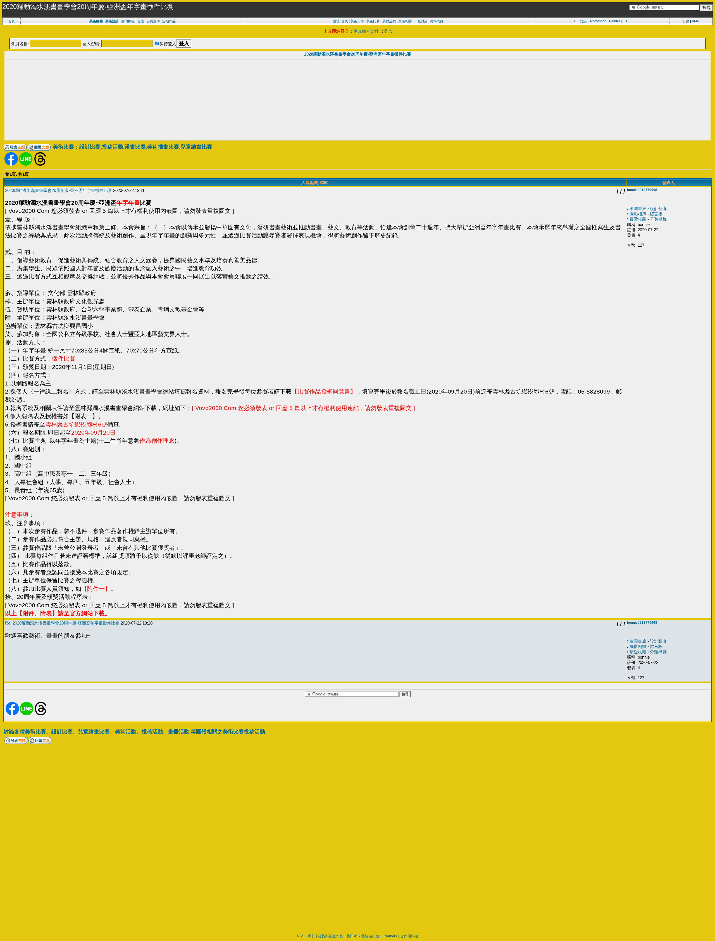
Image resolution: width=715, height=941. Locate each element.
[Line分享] (25, 164)
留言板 (656, 213)
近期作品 (169, 21)
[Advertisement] (357, 100)
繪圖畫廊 (638, 208)
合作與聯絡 (409, 936)
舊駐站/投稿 (370, 936)
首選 (140, 21)
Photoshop (598, 21)
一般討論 (421, 21)
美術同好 (437, 21)
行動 (686, 21)
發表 (344, 21)
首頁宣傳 (153, 21)
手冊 (311, 936)
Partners (390, 936)
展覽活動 (389, 21)
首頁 (11, 21)
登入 (388, 31)
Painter (614, 21)
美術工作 (357, 21)
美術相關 (405, 21)
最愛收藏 (638, 219)
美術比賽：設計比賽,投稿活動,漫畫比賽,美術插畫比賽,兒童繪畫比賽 (132, 147)
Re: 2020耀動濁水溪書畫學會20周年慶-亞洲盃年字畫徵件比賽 (62, 623)
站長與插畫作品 (330, 936)
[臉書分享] (11, 164)
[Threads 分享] (40, 164)
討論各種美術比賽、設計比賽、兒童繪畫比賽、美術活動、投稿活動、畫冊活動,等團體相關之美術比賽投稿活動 (134, 732)
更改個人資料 (365, 31)
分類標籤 (658, 219)
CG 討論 (580, 21)
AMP (695, 21)
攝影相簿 (638, 213)
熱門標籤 (128, 21)
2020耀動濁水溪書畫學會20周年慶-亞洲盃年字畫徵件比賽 (357, 54)
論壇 (336, 21)
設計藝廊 (658, 208)
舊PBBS (353, 936)
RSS (300, 936)
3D (625, 21)
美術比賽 (373, 21)
